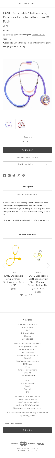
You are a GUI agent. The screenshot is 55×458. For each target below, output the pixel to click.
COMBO (27, 358)
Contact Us (27, 327)
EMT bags (27, 364)
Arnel (27, 386)
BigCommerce (32, 448)
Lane (27, 380)
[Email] (9, 175)
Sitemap (27, 336)
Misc (27, 367)
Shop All (27, 373)
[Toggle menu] (4, 4)
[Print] (14, 175)
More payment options (27, 157)
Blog (28, 330)
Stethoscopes (27, 352)
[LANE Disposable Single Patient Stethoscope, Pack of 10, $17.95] (13, 255)
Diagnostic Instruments (27, 361)
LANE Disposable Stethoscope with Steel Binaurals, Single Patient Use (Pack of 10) (38, 282)
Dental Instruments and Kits (27, 343)
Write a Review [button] (38, 35)
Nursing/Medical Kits (27, 346)
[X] (18, 175)
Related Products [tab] (27, 234)
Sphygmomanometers (27, 355)
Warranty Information (27, 194)
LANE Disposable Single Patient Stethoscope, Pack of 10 (13, 280)
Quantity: (27, 137)
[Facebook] (4, 175)
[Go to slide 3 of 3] (30, 295)
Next (48, 265)
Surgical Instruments (27, 370)
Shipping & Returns (27, 324)
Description (27, 186)
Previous (3, 265)
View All (27, 389)
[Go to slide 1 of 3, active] (21, 295)
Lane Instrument (27, 383)
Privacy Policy (27, 333)
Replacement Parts (28, 349)
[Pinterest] (23, 175)
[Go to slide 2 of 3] (26, 295)
